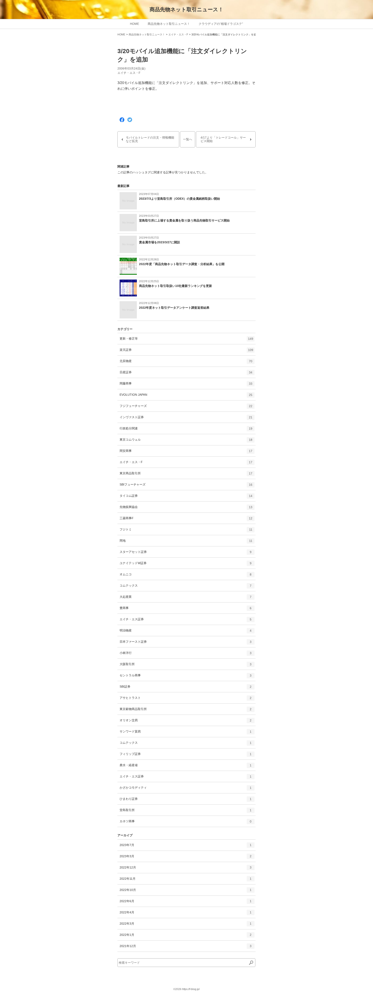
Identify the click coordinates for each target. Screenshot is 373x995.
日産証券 (186, 374)
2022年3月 (185, 925)
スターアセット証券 (185, 553)
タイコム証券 (186, 497)
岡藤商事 (186, 385)
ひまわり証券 (185, 800)
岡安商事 (186, 452)
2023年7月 (185, 847)
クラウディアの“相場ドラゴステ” (221, 23)
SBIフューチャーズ (186, 486)
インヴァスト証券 (186, 419)
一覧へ (187, 139)
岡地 (186, 542)
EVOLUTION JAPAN (186, 396)
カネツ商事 (185, 823)
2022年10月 (185, 891)
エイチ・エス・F (178, 34)
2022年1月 (185, 936)
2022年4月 (185, 914)
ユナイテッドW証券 (185, 565)
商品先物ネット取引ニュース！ (186, 9)
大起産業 (185, 598)
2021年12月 (185, 948)
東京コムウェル (186, 441)
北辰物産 (186, 363)
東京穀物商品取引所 (185, 711)
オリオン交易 (185, 722)
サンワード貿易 (185, 733)
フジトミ (186, 531)
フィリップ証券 (185, 755)
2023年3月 (185, 858)
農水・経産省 (185, 767)
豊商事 (185, 610)
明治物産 (185, 632)
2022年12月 (185, 869)
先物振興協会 (186, 509)
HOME (134, 23)
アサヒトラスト (185, 699)
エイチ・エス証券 (185, 621)
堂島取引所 (185, 812)
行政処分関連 (186, 430)
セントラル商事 (185, 677)
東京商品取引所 (186, 475)
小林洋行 (185, 654)
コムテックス (185, 587)
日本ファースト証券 (185, 643)
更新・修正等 (186, 340)
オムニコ (185, 576)
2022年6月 (185, 903)
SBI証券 (185, 688)
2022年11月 (185, 880)
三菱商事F (186, 520)
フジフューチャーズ (186, 407)
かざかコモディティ (185, 789)
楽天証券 (186, 351)
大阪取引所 (185, 666)
